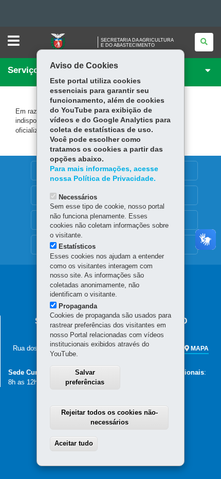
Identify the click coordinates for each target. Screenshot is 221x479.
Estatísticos (77, 246)
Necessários (78, 197)
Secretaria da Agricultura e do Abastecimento (137, 43)
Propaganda (78, 306)
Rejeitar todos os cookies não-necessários (109, 417)
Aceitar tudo (73, 443)
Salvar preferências (84, 377)
